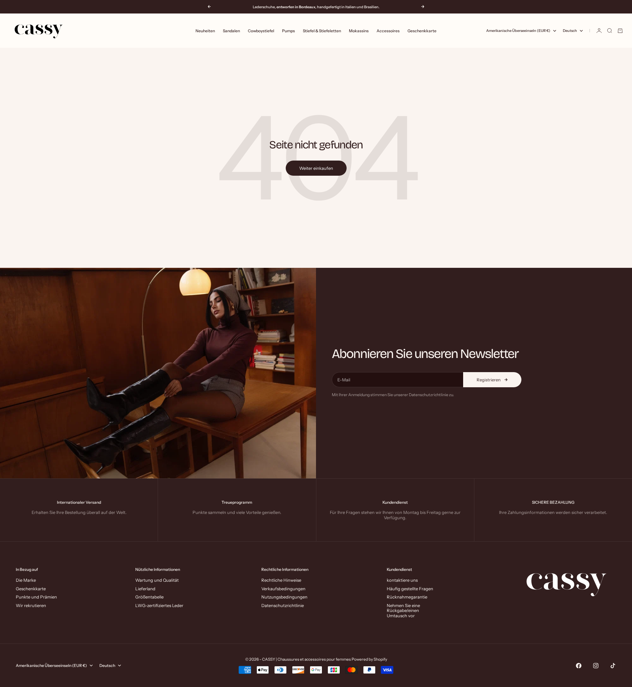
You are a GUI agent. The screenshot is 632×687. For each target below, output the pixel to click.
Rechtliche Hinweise (281, 580)
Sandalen (231, 30)
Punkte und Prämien (36, 596)
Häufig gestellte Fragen (410, 588)
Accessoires (388, 30)
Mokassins (359, 30)
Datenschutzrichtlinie (282, 605)
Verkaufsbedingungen (283, 588)
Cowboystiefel (261, 30)
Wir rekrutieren (31, 605)
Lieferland (145, 588)
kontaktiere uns (402, 580)
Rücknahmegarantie (407, 596)
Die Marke (26, 580)
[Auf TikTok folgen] (613, 665)
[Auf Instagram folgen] (595, 665)
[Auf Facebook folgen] (578, 665)
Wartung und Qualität (157, 580)
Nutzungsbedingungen (284, 596)
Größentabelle (149, 596)
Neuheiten (205, 30)
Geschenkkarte (422, 30)
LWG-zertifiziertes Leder (159, 605)
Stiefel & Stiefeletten (322, 30)
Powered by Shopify (369, 659)
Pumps (288, 30)
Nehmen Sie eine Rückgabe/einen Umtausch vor (403, 610)
